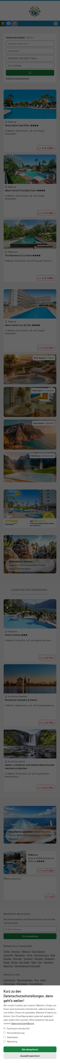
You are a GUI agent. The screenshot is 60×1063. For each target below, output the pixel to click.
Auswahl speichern (30, 1055)
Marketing (12, 1041)
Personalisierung (15, 1032)
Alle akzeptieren (30, 1049)
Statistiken (12, 1037)
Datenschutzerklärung (22, 1023)
